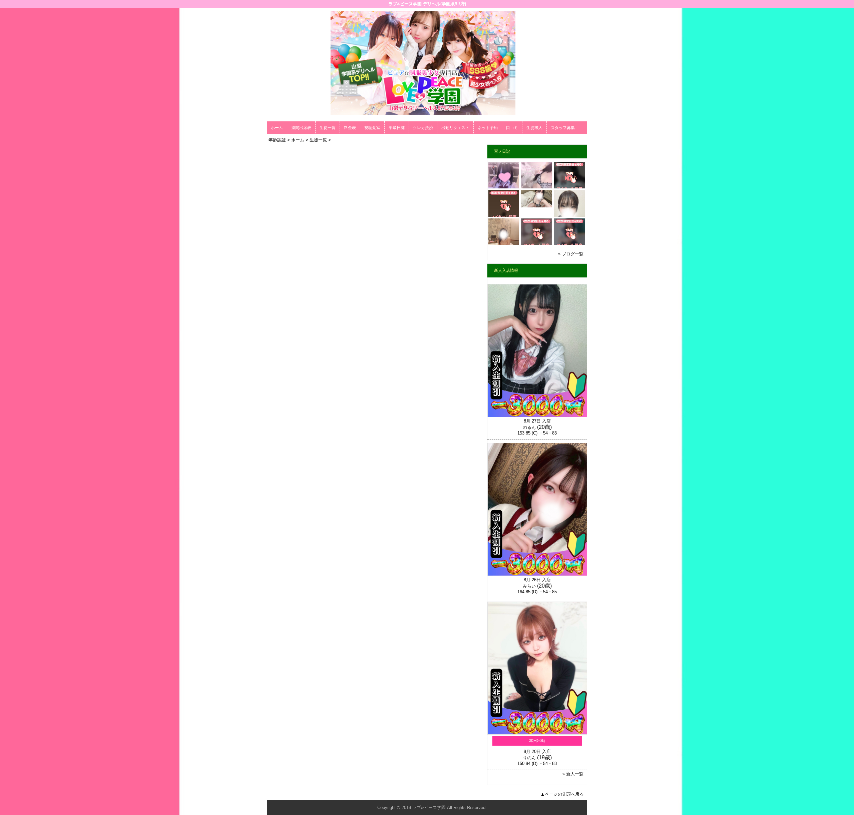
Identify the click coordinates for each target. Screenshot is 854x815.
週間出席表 (301, 127)
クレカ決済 (423, 127)
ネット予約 (488, 127)
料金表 (350, 127)
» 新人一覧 (572, 773)
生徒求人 (534, 127)
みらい (529, 586)
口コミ (512, 127)
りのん (529, 757)
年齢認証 (277, 139)
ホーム (277, 127)
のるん (529, 427)
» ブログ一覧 (570, 253)
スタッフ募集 (563, 127)
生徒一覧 (328, 127)
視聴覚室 (372, 127)
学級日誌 (397, 127)
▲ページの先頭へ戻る (562, 794)
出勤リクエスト (455, 127)
